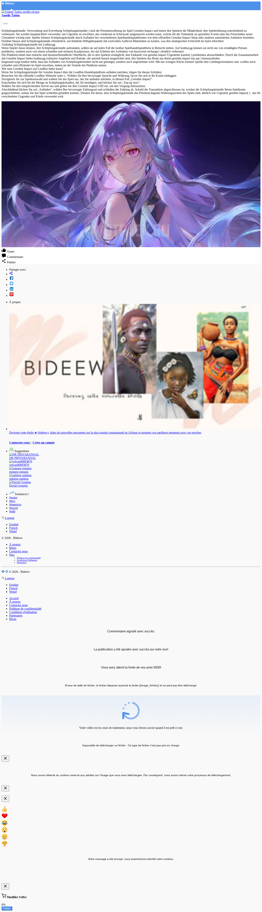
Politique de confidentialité (29, 558)
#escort (13, 508)
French (13, 528)
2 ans (5, 23)
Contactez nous (18, 551)
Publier (7, 908)
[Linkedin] (134, 289)
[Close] (5, 758)
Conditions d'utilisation (27, 560)
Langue (9, 518)
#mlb (12, 511)
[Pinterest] (134, 294)
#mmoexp (15, 504)
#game (13, 497)
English (13, 524)
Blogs (12, 548)
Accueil (14, 598)
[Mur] (134, 273)
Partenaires (21, 562)
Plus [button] (11, 554)
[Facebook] (134, 278)
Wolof (13, 531)
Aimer (10, 251)
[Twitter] (134, 284)
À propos (15, 544)
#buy (12, 501)
